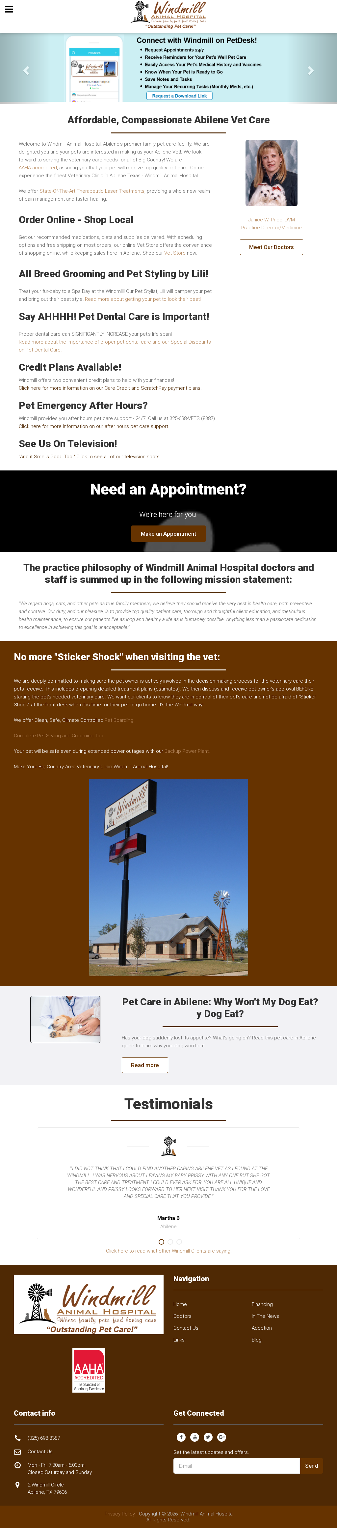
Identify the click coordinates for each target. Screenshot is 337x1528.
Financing (262, 1304)
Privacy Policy (120, 1514)
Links (179, 1340)
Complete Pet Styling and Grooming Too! (59, 736)
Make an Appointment (168, 533)
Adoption (262, 1328)
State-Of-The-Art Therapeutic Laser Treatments (91, 191)
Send (311, 1465)
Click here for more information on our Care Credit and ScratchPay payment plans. (110, 388)
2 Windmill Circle (47, 1488)
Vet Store (175, 253)
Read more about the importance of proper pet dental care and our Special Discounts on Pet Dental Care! (115, 346)
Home (180, 1304)
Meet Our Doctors (271, 247)
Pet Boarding (119, 720)
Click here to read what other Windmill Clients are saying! (168, 1251)
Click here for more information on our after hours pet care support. (94, 426)
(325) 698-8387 (44, 1438)
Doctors (182, 1316)
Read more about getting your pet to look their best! (143, 299)
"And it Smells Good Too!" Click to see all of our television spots (89, 457)
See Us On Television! (68, 443)
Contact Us (185, 1328)
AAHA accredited (38, 168)
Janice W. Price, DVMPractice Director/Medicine (271, 224)
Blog (257, 1340)
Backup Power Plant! (187, 751)
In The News (265, 1316)
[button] (25, 68)
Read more (145, 1065)
